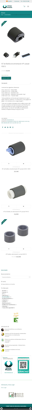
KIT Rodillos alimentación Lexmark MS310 (16, 254)
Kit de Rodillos (8, 14)
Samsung (4, 306)
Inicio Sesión (4, 270)
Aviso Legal (3, 387)
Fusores (4, 292)
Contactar (16, 1)
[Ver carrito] (24, 6)
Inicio (2, 14)
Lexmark (4, 301)
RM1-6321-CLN (18, 122)
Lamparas (4, 300)
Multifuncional (6, 303)
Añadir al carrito (6, 78)
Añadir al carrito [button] (9, 163)
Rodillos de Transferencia (8, 304)
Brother (4, 290)
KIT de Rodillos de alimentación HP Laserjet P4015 (16, 211)
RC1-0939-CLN (20, 121)
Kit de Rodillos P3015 (11, 121)
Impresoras (5, 295)
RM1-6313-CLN (11, 122)
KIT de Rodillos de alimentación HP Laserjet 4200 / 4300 (16, 169)
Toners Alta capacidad (7, 307)
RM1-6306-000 (4, 122)
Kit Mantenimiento (7, 298)
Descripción (4, 83)
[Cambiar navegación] (28, 6)
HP (3, 293)
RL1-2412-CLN (26, 121)
